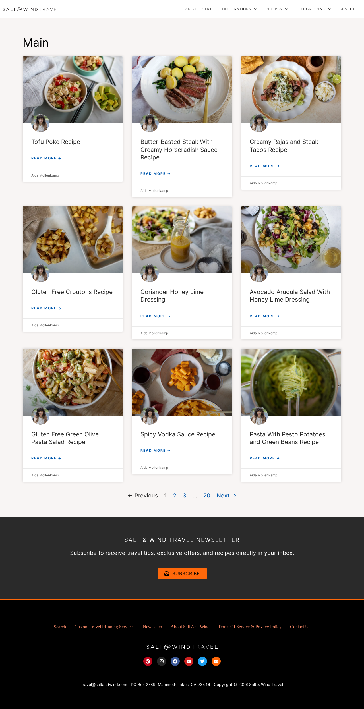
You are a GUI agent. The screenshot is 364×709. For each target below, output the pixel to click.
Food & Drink (310, 9)
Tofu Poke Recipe (55, 141)
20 (206, 495)
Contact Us (300, 626)
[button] (239, 9)
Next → (227, 495)
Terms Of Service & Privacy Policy (250, 626)
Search (348, 9)
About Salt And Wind (190, 626)
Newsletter (152, 626)
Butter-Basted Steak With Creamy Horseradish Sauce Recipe (179, 149)
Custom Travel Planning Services (104, 626)
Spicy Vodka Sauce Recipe (177, 434)
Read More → (46, 158)
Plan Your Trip (197, 9)
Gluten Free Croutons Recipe (72, 291)
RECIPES (273, 9)
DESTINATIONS (236, 9)
